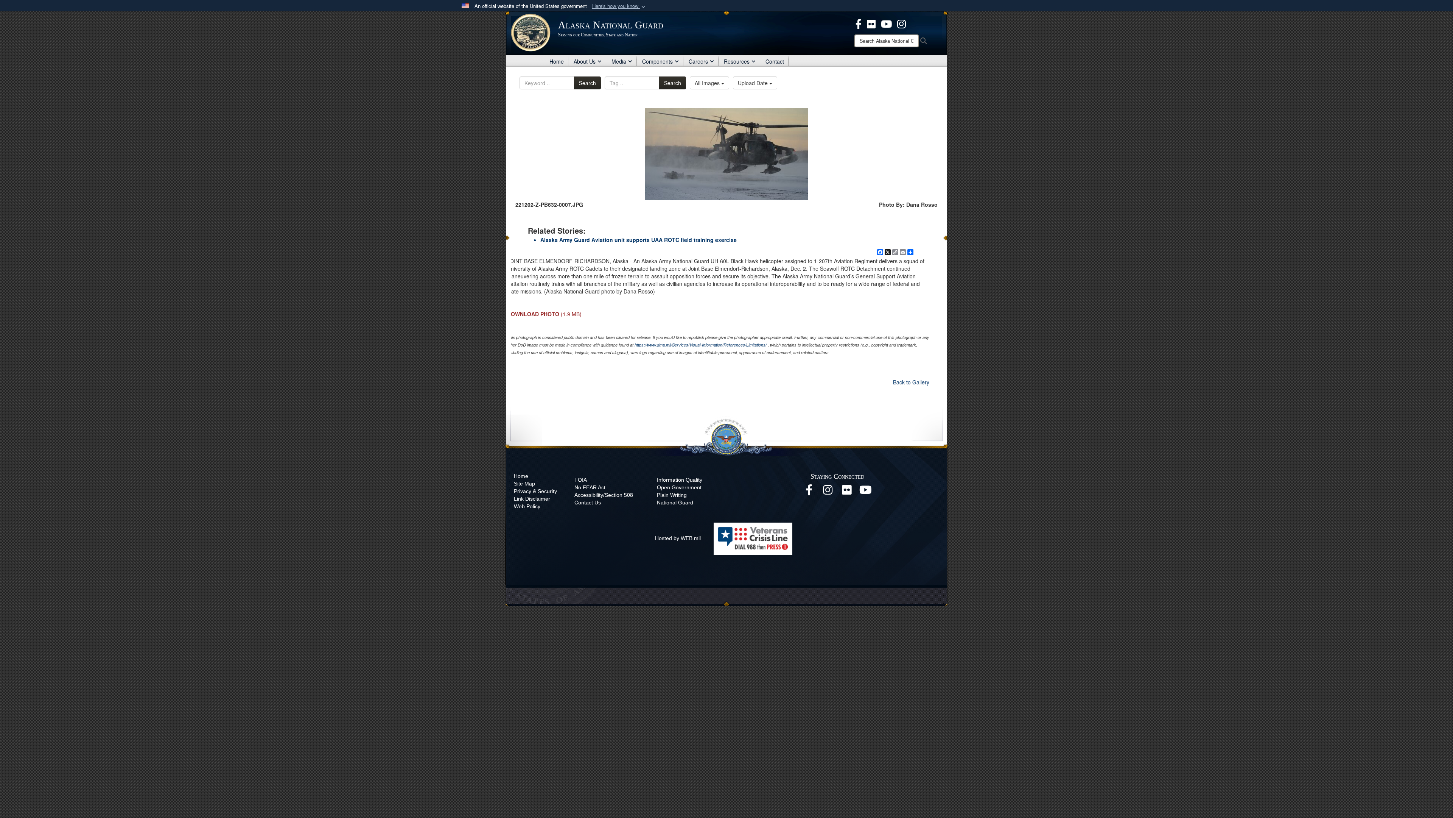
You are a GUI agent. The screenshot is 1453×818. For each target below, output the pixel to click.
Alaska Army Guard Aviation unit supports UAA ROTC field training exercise (638, 240)
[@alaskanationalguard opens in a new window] (827, 492)
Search (587, 83)
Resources (737, 61)
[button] (619, 6)
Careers (698, 61)
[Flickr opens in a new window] (846, 492)
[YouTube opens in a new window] (865, 492)
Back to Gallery (911, 382)
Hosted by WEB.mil (678, 538)
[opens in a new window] (859, 23)
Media (618, 61)
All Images (708, 83)
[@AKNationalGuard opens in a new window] (901, 23)
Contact (774, 61)
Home (556, 61)
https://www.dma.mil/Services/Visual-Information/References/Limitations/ (701, 345)
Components (657, 61)
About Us (585, 61)
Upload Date (753, 83)
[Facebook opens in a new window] (809, 492)
